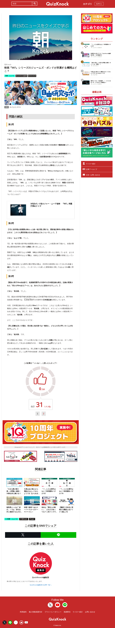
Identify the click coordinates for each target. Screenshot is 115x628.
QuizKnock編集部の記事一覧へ (41, 585)
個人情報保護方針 (35, 612)
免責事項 (67, 612)
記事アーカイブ (91, 169)
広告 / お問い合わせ (93, 175)
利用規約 (23, 612)
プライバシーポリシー (53, 612)
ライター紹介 (90, 164)
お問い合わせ (90, 612)
